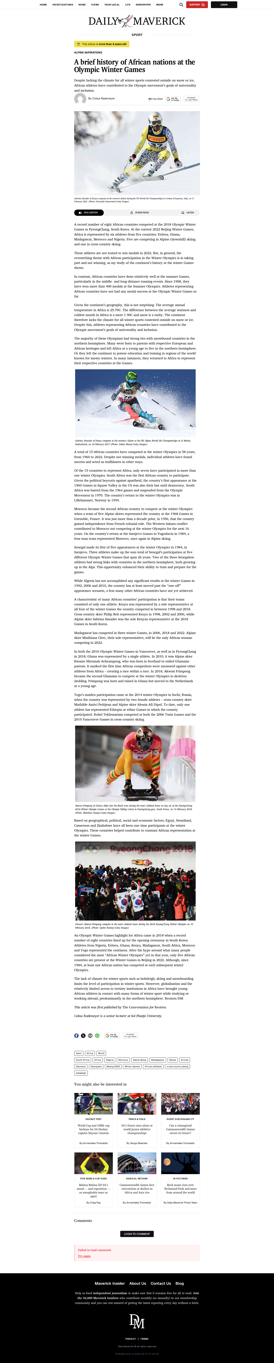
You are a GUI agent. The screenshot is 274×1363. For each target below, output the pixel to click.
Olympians (96, 1066)
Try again (84, 1256)
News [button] (82, 4)
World (101, 1053)
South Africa (82, 1059)
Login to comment (137, 1234)
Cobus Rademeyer (103, 98)
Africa (90, 1053)
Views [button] (95, 4)
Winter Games (132, 1066)
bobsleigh (81, 1073)
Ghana (172, 1059)
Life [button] (127, 4)
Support (194, 4)
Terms (144, 1338)
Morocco (123, 1059)
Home (43, 4)
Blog (180, 1283)
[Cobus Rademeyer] (80, 98)
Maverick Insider (110, 1283)
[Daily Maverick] (137, 21)
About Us (137, 1283)
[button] (173, 99)
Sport (79, 1053)
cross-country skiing (177, 1066)
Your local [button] (112, 4)
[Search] (181, 5)
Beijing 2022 (113, 1066)
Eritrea (184, 1059)
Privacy (130, 1338)
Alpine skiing (139, 1059)
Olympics (81, 1066)
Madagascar (157, 1059)
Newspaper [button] (143, 4)
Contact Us (161, 1283)
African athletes (153, 1066)
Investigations (62, 4)
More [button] (159, 4)
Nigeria (110, 1059)
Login (224, 4)
